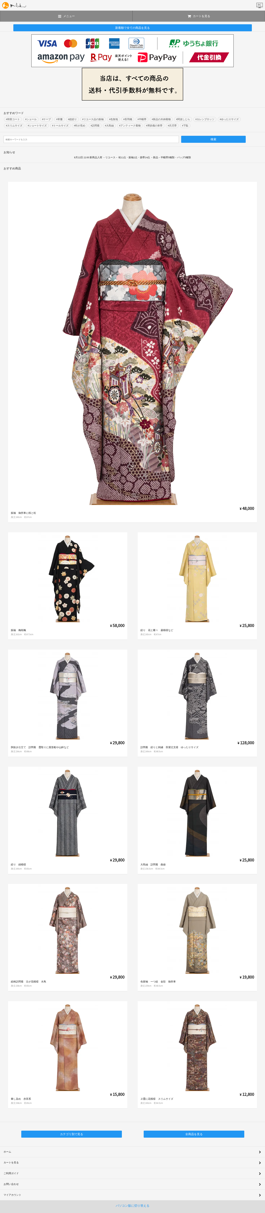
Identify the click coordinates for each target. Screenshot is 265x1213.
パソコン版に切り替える (132, 1206)
